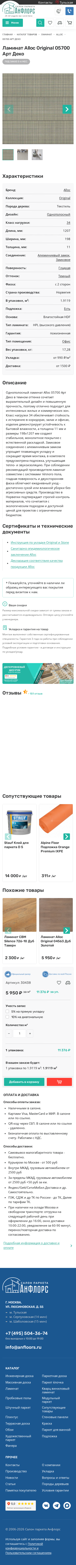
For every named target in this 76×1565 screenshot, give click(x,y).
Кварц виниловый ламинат (56, 1390)
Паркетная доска (54, 1376)
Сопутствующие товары (53, 1409)
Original (64, 198)
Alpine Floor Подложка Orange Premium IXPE (55, 847)
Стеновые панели (55, 1417)
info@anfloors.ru (23, 1347)
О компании (51, 1465)
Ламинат (12, 1388)
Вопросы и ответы (55, 1478)
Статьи (10, 1484)
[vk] (46, 1505)
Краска (47, 1423)
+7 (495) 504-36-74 (26, 1333)
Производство (16, 1471)
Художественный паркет (18, 1438)
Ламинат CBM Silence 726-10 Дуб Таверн (19, 941)
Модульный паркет (51, 1400)
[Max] (67, 1505)
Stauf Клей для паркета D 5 (16, 845)
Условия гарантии (55, 1490)
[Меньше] (9, 1033)
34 (68, 222)
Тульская (66, 2)
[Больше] (30, 1033)
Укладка (48, 1471)
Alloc (67, 190)
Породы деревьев (55, 1484)
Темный (64, 276)
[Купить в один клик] (59, 1082)
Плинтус (11, 1417)
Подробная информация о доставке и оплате (31, 1245)
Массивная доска (18, 1382)
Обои (9, 1430)
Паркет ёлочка (52, 1382)
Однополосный (58, 214)
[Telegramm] (56, 1505)
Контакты (45, 2)
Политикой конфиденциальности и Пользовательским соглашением (28, 1548)
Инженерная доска (19, 1376)
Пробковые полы (18, 1398)
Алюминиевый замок (54, 255)
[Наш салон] (38, 673)
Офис (66, 341)
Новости (11, 1478)
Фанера (11, 1445)
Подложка (49, 1436)
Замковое (63, 260)
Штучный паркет (18, 1407)
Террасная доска (17, 1423)
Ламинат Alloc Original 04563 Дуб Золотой (56, 941)
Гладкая (64, 268)
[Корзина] (69, 23)
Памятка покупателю (20, 1490)
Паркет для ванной (56, 1430)
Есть (67, 309)
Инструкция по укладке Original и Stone (40, 542)
